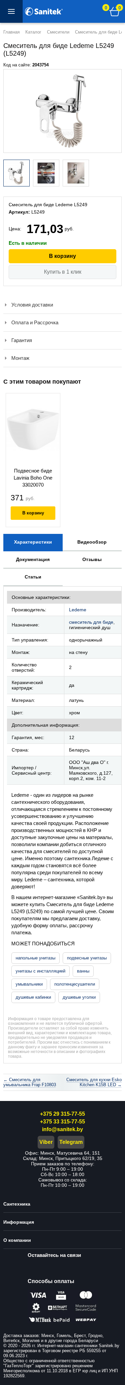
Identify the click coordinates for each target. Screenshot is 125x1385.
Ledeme (77, 609)
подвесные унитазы (87, 957)
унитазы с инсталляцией (40, 971)
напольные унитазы (35, 957)
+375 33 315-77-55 (62, 1121)
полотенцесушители (74, 984)
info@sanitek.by (62, 1129)
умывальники (29, 984)
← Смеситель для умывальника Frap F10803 (29, 1082)
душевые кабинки (33, 997)
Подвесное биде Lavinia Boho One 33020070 (33, 478)
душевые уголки (79, 997)
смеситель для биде (91, 622)
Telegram (71, 1142)
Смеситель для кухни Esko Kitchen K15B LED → (94, 1082)
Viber (46, 1142)
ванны (83, 971)
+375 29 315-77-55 (62, 1114)
